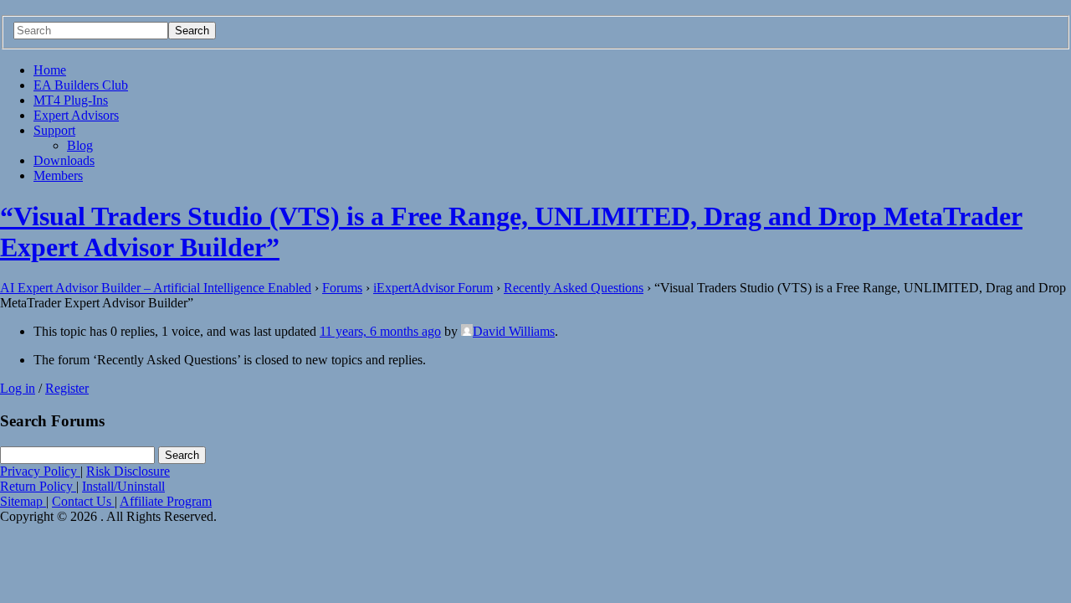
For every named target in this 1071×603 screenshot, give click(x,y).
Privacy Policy (40, 471)
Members (58, 175)
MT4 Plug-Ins (70, 100)
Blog (80, 145)
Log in (17, 388)
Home (49, 70)
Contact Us (83, 501)
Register (67, 388)
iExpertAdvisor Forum (433, 288)
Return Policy (38, 486)
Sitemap (23, 501)
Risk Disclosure (128, 471)
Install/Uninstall (123, 486)
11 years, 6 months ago (380, 331)
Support (54, 130)
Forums (342, 288)
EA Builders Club (80, 85)
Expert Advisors (76, 115)
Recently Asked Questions (573, 288)
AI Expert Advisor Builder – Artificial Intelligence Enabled (155, 288)
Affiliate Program (166, 501)
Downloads (64, 160)
